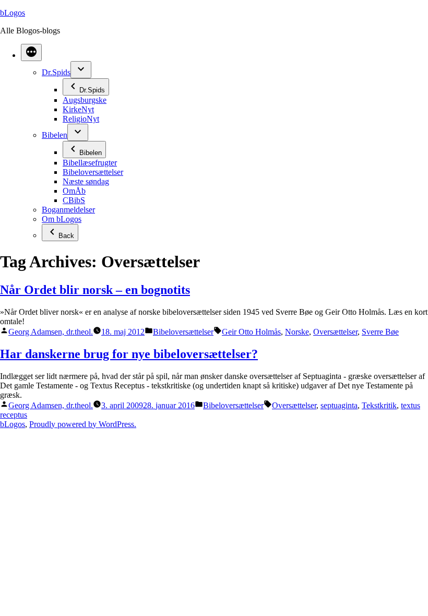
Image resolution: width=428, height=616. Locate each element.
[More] (31, 52)
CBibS (74, 200)
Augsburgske (84, 100)
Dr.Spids (56, 72)
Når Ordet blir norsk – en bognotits (95, 290)
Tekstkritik (379, 405)
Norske (297, 331)
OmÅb (74, 190)
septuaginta (339, 405)
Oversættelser (335, 331)
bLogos (12, 12)
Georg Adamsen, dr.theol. (50, 331)
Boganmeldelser (68, 209)
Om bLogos (61, 219)
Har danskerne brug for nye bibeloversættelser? (129, 354)
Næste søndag (86, 181)
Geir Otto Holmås (251, 331)
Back (66, 236)
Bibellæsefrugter (90, 162)
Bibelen (54, 135)
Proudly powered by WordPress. (82, 424)
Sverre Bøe (380, 331)
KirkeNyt (78, 109)
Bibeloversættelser (93, 172)
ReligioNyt (81, 118)
